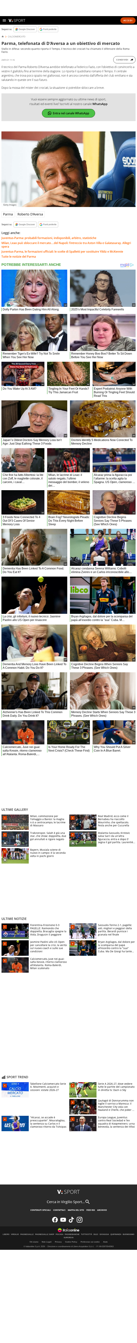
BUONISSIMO (128, 1234)
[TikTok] (71, 1221)
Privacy (58, 1242)
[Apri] (4, 20)
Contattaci (59, 1210)
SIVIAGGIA (104, 1234)
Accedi (128, 20)
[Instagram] (79, 1221)
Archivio (102, 1210)
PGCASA (59, 1234)
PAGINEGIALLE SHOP (44, 1234)
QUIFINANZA (115, 1234)
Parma (8, 214)
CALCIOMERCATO (16, 36)
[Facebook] (55, 1221)
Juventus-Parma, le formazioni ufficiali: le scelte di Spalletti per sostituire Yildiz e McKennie (62, 252)
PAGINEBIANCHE (72, 1234)
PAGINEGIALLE (27, 1234)
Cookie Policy (71, 1242)
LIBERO (6, 1234)
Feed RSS (90, 1210)
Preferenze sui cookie (90, 1242)
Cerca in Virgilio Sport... (66, 1201)
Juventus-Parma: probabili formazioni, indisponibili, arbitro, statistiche (48, 238)
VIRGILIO (15, 1234)
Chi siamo (34, 1242)
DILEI (95, 1234)
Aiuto (105, 1242)
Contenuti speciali (40, 1210)
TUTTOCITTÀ (86, 1234)
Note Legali (47, 1242)
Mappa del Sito (76, 1210)
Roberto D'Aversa (30, 214)
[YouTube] (63, 1221)
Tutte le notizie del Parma (18, 257)
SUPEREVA (68, 1238)
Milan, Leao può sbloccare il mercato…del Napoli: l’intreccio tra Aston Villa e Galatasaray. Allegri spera (66, 244)
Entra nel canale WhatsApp (71, 113)
